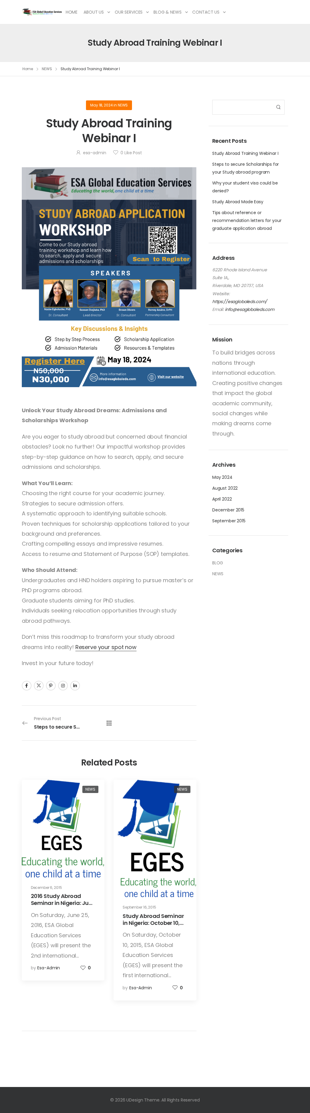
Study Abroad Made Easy (237, 202)
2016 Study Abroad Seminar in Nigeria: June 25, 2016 (63, 903)
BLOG (217, 563)
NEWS (47, 68)
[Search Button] (278, 107)
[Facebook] (26, 685)
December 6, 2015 (46, 887)
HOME (72, 12)
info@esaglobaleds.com (249, 309)
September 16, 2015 (139, 907)
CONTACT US (205, 12)
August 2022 (225, 488)
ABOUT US (94, 12)
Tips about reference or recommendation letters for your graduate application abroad (247, 220)
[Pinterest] (51, 685)
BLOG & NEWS (167, 12)
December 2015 (228, 510)
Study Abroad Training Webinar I (245, 153)
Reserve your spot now (106, 647)
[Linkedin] (75, 685)
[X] (39, 685)
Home (27, 68)
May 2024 (222, 477)
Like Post (131, 153)
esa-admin (94, 153)
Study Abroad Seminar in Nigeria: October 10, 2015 (153, 923)
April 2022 (222, 499)
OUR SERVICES (129, 12)
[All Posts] (109, 722)
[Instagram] (63, 685)
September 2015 (229, 521)
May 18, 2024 (101, 105)
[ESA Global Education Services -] (42, 12)
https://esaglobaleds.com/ (239, 302)
